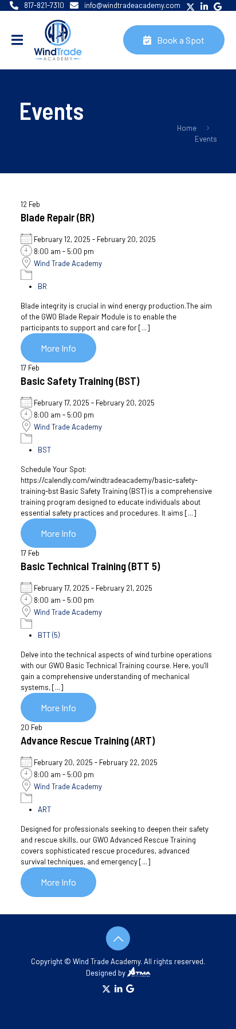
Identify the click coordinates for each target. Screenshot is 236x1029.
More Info (58, 347)
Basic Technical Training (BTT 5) (90, 565)
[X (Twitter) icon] (106, 988)
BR (42, 286)
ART (44, 809)
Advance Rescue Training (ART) (88, 740)
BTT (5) (49, 635)
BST (44, 449)
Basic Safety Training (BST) (80, 380)
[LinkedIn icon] (118, 988)
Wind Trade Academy (68, 263)
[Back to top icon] (118, 938)
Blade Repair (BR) (57, 217)
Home (186, 127)
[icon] (130, 988)
